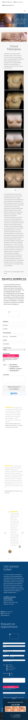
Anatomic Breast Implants (12, 34)
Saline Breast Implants (12, 35)
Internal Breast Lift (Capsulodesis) (5, 38)
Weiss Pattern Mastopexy (4, 41)
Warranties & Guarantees (20, 37)
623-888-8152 (8, 2)
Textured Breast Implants (12, 37)
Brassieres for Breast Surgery (20, 34)
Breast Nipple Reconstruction (4, 35)
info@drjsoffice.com (9, 5)
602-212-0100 (19, 2)
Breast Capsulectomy (4, 34)
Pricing (18, 38)
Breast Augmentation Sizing (20, 35)
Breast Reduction (3, 37)
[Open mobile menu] (25, 10)
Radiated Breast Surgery (4, 39)
